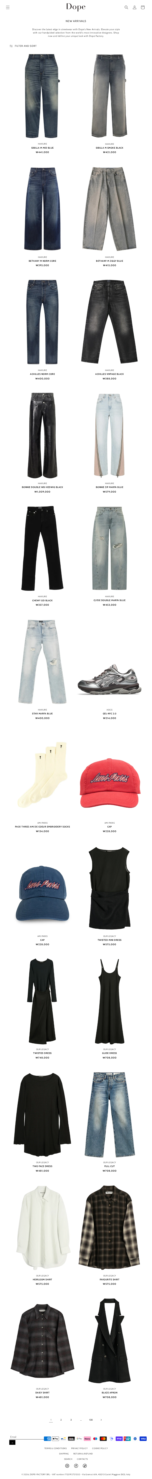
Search (68, 1459)
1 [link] (51, 1419)
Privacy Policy (79, 1448)
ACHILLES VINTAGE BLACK (109, 374)
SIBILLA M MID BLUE (42, 147)
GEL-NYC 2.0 (109, 713)
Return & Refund (83, 1453)
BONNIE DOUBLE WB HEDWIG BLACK (42, 487)
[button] (8, 7)
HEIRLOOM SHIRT (42, 1279)
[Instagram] (67, 1467)
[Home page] (76, 7)
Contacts (82, 1459)
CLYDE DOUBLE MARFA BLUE (110, 600)
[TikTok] (85, 1467)
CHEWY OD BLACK (42, 600)
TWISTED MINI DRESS (110, 940)
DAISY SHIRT (42, 1392)
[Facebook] (76, 1467)
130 (91, 1419)
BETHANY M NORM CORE (42, 260)
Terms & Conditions (55, 1448)
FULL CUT (109, 1166)
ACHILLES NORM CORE (42, 374)
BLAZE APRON (110, 1392)
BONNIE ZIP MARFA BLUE (109, 487)
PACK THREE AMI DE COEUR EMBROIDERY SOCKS (42, 826)
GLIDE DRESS (109, 1053)
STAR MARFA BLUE (42, 713)
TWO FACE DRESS (42, 1166)
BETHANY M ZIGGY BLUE (109, 260)
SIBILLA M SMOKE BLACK (109, 147)
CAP (109, 826)
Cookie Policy (100, 1448)
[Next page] (101, 1420)
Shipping (64, 1453)
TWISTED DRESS (42, 1053)
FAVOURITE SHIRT (110, 1279)
